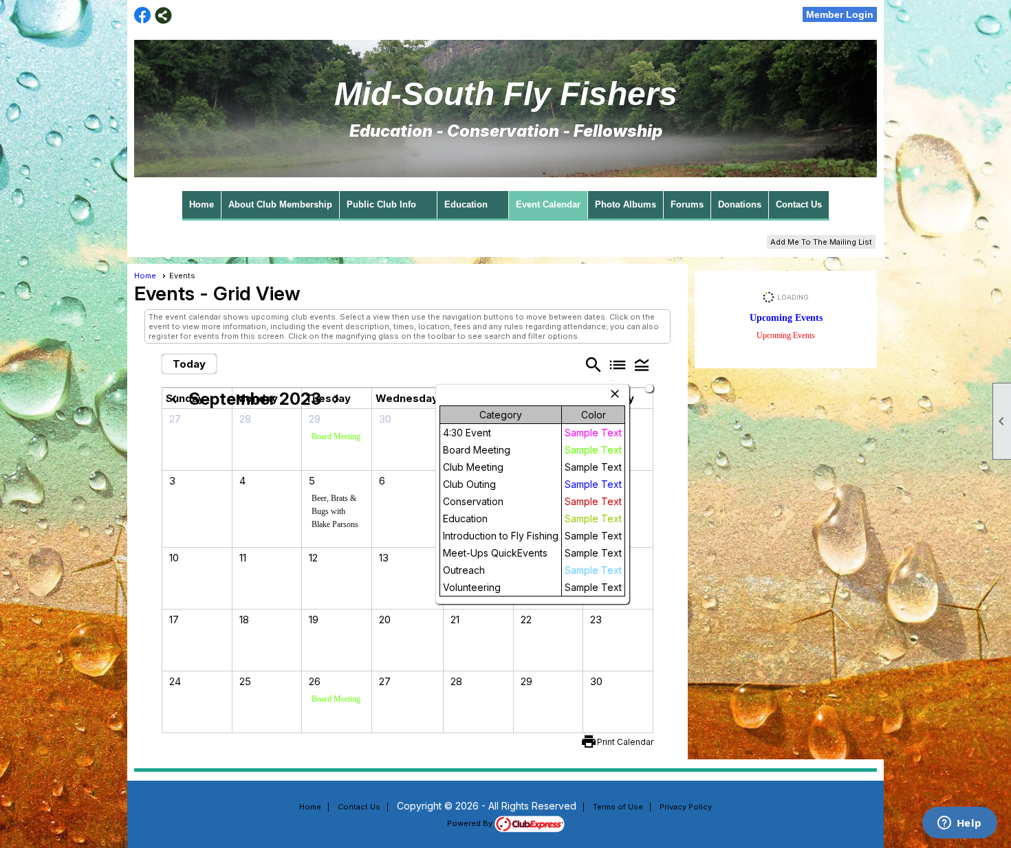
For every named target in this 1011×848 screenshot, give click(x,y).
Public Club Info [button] (381, 204)
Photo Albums (625, 204)
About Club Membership (280, 204)
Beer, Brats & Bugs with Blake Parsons (335, 511)
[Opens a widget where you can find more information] (959, 824)
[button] (641, 364)
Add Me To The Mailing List (821, 242)
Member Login (839, 14)
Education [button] (466, 204)
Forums (687, 204)
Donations (739, 204)
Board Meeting (336, 436)
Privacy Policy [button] (686, 807)
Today (189, 363)
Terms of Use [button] (618, 807)
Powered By (470, 823)
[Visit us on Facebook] (142, 15)
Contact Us (799, 204)
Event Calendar (548, 204)
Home (201, 204)
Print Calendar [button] (625, 742)
